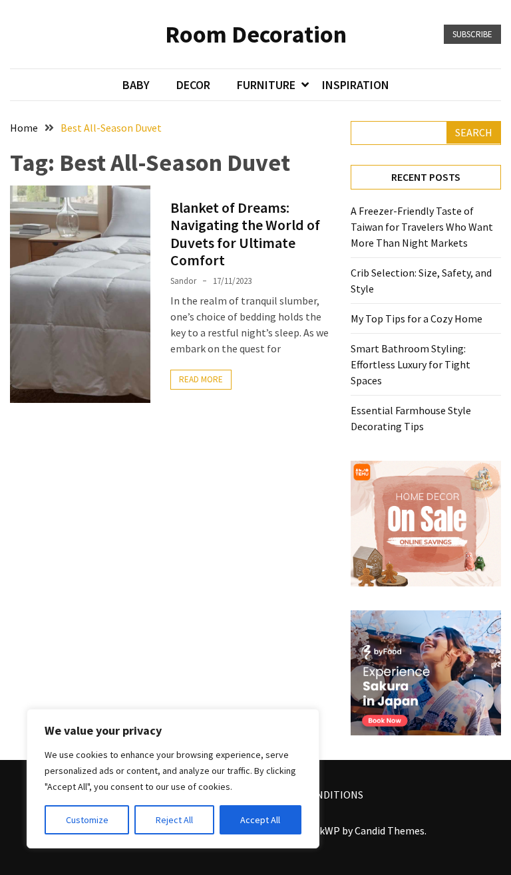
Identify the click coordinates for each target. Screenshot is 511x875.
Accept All (260, 820)
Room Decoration (256, 34)
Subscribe (472, 34)
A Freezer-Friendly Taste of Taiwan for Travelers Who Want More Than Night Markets (422, 226)
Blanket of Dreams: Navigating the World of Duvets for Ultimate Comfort (245, 233)
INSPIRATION (355, 84)
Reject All (174, 820)
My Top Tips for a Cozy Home (416, 318)
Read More (201, 379)
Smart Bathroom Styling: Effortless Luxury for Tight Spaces (410, 364)
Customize (87, 820)
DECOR (193, 84)
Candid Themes (390, 830)
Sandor (183, 281)
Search (473, 132)
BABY (136, 84)
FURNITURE (266, 84)
